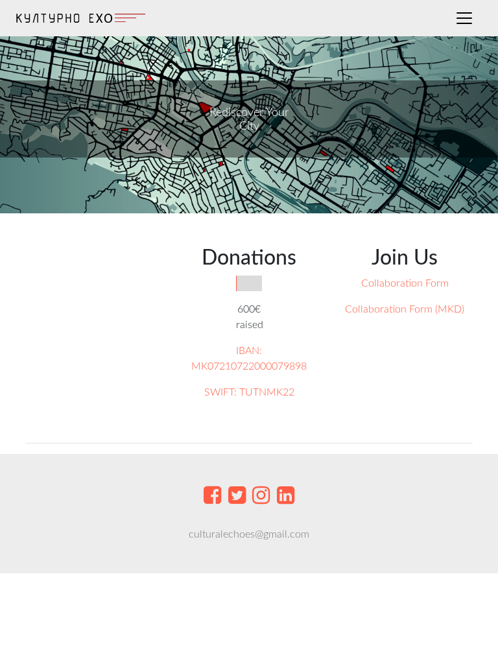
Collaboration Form (405, 283)
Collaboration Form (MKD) (404, 309)
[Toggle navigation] (464, 18)
